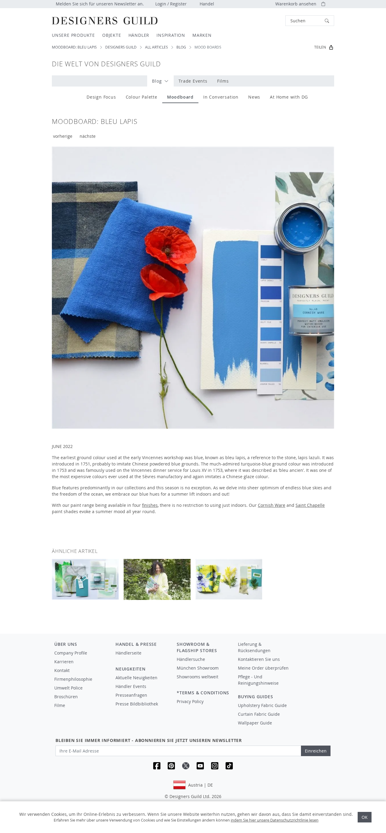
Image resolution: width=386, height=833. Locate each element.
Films (223, 81)
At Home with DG (289, 97)
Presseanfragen (131, 695)
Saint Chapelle (310, 505)
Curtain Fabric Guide (259, 714)
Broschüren (66, 696)
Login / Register (171, 4)
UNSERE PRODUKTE (73, 35)
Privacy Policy (190, 701)
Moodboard (180, 97)
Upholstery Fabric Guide (262, 705)
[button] (309, 20)
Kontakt (62, 670)
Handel (207, 4)
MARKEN (202, 35)
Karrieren (64, 661)
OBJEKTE (111, 35)
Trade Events (193, 81)
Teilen (320, 47)
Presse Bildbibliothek (136, 704)
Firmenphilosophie (73, 679)
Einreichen (316, 751)
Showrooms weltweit (197, 677)
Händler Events (130, 686)
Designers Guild (121, 47)
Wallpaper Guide (255, 723)
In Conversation (221, 97)
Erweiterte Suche (272, 21)
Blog (181, 47)
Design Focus (101, 97)
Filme (59, 705)
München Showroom (198, 668)
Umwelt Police (68, 688)
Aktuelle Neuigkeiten (136, 677)
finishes (150, 505)
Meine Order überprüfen (263, 668)
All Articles (156, 47)
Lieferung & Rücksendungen (254, 647)
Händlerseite (128, 653)
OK (365, 817)
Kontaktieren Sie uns (259, 659)
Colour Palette (141, 97)
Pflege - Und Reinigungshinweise (258, 680)
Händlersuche (191, 659)
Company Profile (70, 653)
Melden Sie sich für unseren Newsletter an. (100, 4)
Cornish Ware (271, 505)
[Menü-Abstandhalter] (142, 658)
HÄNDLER (139, 35)
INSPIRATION (171, 35)
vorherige (62, 136)
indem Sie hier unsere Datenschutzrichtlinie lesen (274, 820)
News (254, 97)
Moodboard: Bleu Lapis (74, 47)
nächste (88, 136)
